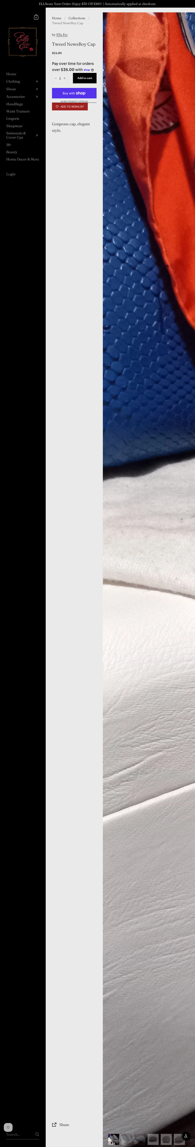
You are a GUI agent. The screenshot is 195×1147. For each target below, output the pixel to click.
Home (56, 18)
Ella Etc (62, 35)
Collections (77, 18)
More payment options (74, 102)
